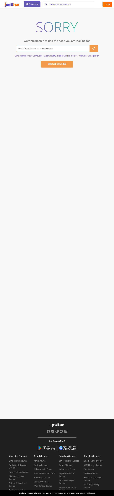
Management (93, 56)
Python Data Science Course (18, 484)
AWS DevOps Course (43, 486)
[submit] (94, 48)
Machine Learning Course (16, 477)
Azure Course (40, 461)
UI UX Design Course (93, 465)
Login (107, 4)
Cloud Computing (34, 56)
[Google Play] (46, 448)
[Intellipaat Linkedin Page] (57, 431)
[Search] (46, 4)
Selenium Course (41, 482)
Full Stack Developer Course (92, 478)
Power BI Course (66, 465)
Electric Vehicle (63, 56)
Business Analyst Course (66, 481)
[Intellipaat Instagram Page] (66, 431)
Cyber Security (50, 56)
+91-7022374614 (58, 493)
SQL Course (89, 469)
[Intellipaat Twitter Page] (53, 431)
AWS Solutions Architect (44, 473)
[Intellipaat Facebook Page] (48, 431)
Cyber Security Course (43, 469)
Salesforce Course (42, 477)
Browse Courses (57, 64)
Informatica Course (67, 469)
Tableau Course (90, 473)
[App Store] (67, 448)
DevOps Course (40, 465)
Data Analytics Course (18, 472)
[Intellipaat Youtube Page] (61, 431)
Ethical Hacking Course (69, 461)
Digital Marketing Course (66, 474)
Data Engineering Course (91, 485)
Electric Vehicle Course (93, 461)
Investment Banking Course (67, 488)
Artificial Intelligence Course (17, 466)
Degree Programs (78, 56)
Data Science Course (18, 461)
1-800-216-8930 (78, 493)
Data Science (20, 56)
